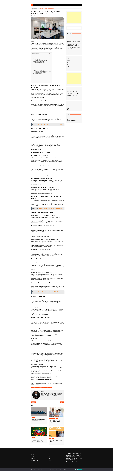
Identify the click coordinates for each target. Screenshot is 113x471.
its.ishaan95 (34, 441)
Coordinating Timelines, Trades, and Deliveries (40, 74)
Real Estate (33, 452)
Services (32, 454)
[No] (111, 469)
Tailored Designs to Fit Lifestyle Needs (39, 70)
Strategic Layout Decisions (38, 59)
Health (72, 95)
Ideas (44, 5)
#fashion (68, 91)
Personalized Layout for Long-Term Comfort (40, 72)
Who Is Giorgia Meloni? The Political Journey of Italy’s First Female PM (74, 52)
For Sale (32, 456)
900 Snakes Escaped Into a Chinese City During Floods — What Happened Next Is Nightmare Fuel (73, 41)
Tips (41, 5)
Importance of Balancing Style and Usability (40, 63)
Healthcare (77, 95)
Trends (47, 5)
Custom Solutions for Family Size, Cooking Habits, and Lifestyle (43, 71)
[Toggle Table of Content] (50, 53)
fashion (79, 93)
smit (32, 15)
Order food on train (69, 96)
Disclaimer (33, 458)
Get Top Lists (35, 2)
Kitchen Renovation (41, 387)
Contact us (60, 5)
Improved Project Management (38, 73)
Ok (75, 469)
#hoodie (71, 91)
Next (62, 402)
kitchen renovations (45, 298)
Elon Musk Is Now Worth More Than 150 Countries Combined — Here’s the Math (73, 45)
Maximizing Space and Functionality (39, 58)
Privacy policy (79, 469)
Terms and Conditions (34, 460)
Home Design (34, 387)
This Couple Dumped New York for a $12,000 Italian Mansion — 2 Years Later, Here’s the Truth (73, 36)
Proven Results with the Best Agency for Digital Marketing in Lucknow (55, 421)
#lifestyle (75, 91)
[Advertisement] (74, 17)
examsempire (74, 93)
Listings (50, 5)
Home (35, 5)
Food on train (69, 95)
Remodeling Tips (48, 387)
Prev (34, 402)
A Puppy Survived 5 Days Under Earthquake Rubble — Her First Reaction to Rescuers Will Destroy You (74, 48)
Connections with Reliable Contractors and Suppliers (41, 69)
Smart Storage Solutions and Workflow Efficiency (41, 60)
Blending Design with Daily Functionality (40, 62)
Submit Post (55, 5)
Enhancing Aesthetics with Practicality (39, 61)
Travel (68, 66)
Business (38, 5)
